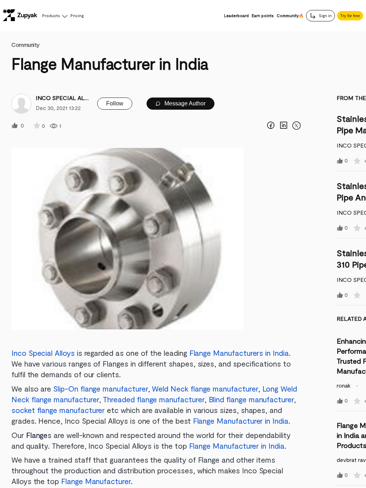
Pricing (77, 15)
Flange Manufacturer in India (240, 420)
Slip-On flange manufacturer (100, 388)
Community (25, 44)
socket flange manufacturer (58, 409)
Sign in (325, 15)
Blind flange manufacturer (251, 399)
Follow (114, 103)
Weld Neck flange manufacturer (204, 388)
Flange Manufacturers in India (239, 352)
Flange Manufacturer (96, 481)
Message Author (184, 103)
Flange (37, 434)
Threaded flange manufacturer (153, 399)
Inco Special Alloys (43, 352)
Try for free (350, 16)
